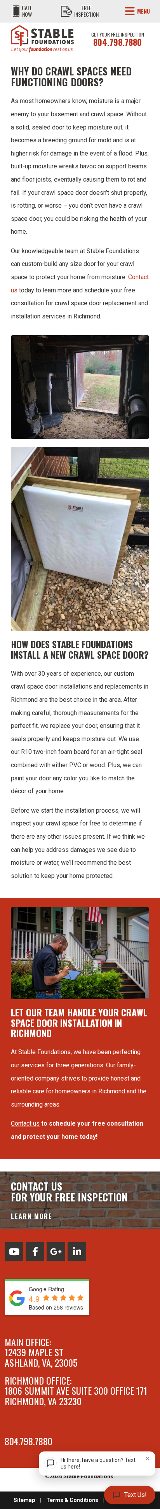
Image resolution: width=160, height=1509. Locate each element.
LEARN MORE (31, 1216)
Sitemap (24, 1500)
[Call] (16, 11)
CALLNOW (27, 10)
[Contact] (66, 11)
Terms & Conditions (72, 1500)
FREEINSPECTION (86, 10)
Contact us (25, 1123)
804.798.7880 (117, 42)
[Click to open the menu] (130, 11)
